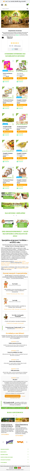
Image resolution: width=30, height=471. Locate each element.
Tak (15, 467)
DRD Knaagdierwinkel (9, 268)
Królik (2, 265)
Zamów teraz (9, 78)
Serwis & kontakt (19, 328)
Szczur (19, 263)
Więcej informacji (8, 197)
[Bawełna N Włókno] (22, 119)
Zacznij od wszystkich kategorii (13, 396)
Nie (19, 467)
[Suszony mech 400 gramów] (8, 119)
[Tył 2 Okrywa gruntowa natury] (22, 66)
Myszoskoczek (14, 263)
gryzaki (2, 262)
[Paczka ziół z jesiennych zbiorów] (8, 146)
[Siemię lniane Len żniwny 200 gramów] (22, 146)
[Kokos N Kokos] (8, 172)
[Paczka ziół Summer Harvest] (22, 93)
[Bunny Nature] (10, 442)
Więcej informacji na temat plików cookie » (15, 469)
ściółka (23, 261)
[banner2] (15, 205)
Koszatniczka (23, 309)
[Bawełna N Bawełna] (8, 93)
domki (20, 261)
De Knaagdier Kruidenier (22, 268)
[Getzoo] (20, 442)
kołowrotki (7, 262)
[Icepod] (8, 66)
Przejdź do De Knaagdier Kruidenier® (15, 323)
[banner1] (15, 195)
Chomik (8, 263)
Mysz (23, 262)
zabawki (16, 261)
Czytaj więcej (5, 434)
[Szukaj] (27, 8)
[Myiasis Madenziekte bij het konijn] (22, 420)
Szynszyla (6, 265)
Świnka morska (24, 263)
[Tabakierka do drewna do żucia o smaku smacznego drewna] (22, 172)
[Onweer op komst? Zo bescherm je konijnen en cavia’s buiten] (8, 420)
